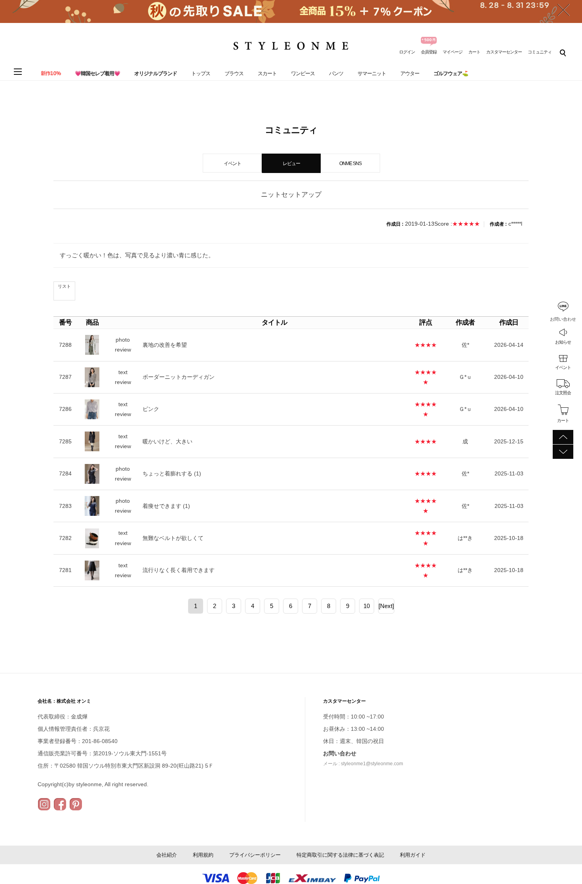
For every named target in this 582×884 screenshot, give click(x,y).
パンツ (336, 73)
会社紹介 (166, 855)
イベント (563, 367)
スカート (267, 73)
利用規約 (203, 855)
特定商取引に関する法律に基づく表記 (340, 855)
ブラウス (233, 73)
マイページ (452, 51)
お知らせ (563, 342)
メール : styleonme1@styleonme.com (363, 763)
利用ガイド (413, 855)
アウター (409, 73)
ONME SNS (350, 163)
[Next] (386, 606)
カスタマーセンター (504, 51)
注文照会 (563, 392)
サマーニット (372, 73)
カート (474, 51)
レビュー (291, 163)
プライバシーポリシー (255, 855)
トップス (200, 73)
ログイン (407, 51)
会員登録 (429, 51)
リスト (64, 286)
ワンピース (303, 73)
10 (366, 606)
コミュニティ (540, 51)
